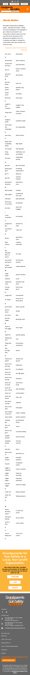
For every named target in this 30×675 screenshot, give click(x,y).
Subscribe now (8, 660)
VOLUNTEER (14, 4)
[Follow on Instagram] (6, 612)
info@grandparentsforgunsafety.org (15, 628)
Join (15, 582)
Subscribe (15, 576)
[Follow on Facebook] (2, 612)
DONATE (24, 4)
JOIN (5, 4)
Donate (15, 588)
